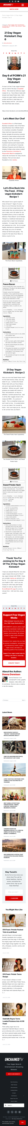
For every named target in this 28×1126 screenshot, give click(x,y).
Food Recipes (21, 24)
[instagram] (15, 1)
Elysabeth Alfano (7, 123)
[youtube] (18, 1)
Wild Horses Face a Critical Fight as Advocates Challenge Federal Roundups (13, 856)
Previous (5, 700)
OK (22, 1122)
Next (23, 700)
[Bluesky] (9, 53)
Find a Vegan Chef (7, 15)
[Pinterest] (21, 53)
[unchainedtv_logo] (14, 1058)
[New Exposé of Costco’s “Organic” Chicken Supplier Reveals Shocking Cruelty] (14, 717)
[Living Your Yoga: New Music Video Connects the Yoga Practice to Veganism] (14, 764)
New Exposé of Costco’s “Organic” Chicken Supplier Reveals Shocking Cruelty (12, 734)
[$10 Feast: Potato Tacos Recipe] (14, 959)
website (14, 160)
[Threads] (18, 53)
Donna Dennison (8, 43)
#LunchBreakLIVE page (9, 589)
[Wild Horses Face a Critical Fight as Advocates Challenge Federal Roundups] (14, 839)
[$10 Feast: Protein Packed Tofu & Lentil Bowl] (14, 915)
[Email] (24, 53)
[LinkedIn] (15, 53)
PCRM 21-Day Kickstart (16, 26)
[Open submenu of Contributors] (24, 1095)
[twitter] (12, 1)
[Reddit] (12, 53)
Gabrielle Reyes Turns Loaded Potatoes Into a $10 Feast (13, 1021)
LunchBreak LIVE (6, 26)
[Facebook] (3, 53)
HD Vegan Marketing (17, 1118)
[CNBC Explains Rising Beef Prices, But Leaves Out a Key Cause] (14, 741)
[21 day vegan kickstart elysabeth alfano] (14, 57)
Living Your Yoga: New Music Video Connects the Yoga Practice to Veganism (14, 780)
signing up (13, 578)
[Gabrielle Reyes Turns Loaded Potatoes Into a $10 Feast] (14, 1004)
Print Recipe (14, 281)
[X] (6, 53)
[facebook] (8, 1112)
